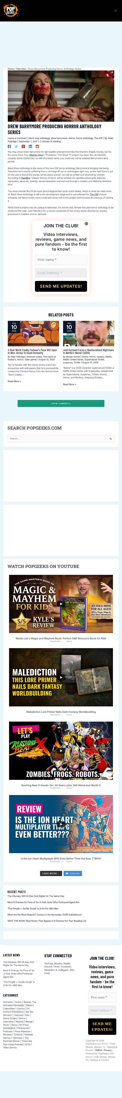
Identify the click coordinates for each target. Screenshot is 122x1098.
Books (29, 1005)
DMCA (98, 1050)
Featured (18, 1015)
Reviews (7, 1034)
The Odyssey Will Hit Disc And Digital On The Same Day (35, 896)
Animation (8, 1002)
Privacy (108, 1050)
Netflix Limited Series (73, 359)
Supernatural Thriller (94, 359)
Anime (18, 1002)
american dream (34, 357)
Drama (85, 357)
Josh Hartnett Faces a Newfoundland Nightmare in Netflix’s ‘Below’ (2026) (88, 351)
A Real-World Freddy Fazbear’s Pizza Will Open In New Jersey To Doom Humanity (32, 351)
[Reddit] (37, 146)
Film (27, 1015)
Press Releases (22, 1031)
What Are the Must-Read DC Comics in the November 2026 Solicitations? (44, 914)
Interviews (8, 1021)
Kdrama (20, 1021)
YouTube (48, 963)
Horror (72, 138)
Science (18, 1034)
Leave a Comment (17, 138)
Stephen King (36, 155)
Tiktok (56, 966)
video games (31, 359)
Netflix (108, 357)
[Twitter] (16, 146)
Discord (48, 966)
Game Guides (10, 1018)
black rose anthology (39, 138)
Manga (29, 1021)
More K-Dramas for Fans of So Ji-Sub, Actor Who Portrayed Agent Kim (43, 902)
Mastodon (49, 970)
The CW (98, 138)
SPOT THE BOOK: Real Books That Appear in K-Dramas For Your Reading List (46, 921)
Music (6, 1025)
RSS (72, 970)
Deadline (25, 178)
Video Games (10, 1047)
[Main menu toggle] (115, 10)
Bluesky (58, 963)
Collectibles (9, 1008)
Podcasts (8, 1031)
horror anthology (84, 138)
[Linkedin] (30, 146)
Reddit (67, 963)
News (14, 1025)
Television (17, 1038)
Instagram (63, 970)
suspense (67, 362)
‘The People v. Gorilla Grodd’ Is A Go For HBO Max (32, 908)
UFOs (27, 1044)
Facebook (66, 966)
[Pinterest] (23, 146)
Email (47, 973)
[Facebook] (9, 146)
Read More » (14, 381)
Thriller (77, 362)
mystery (100, 357)
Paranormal (23, 1028)
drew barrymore (59, 138)
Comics (20, 1008)
